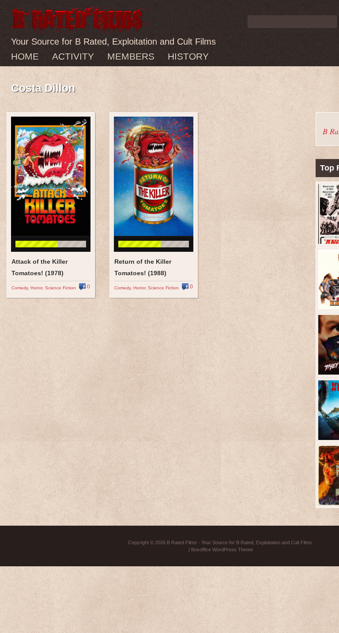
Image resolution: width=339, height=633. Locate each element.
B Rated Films (182, 542)
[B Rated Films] (78, 28)
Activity (73, 56)
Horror (36, 287)
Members (130, 56)
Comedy (19, 287)
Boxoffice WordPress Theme (222, 549)
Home (25, 56)
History (188, 56)
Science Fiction (60, 287)
